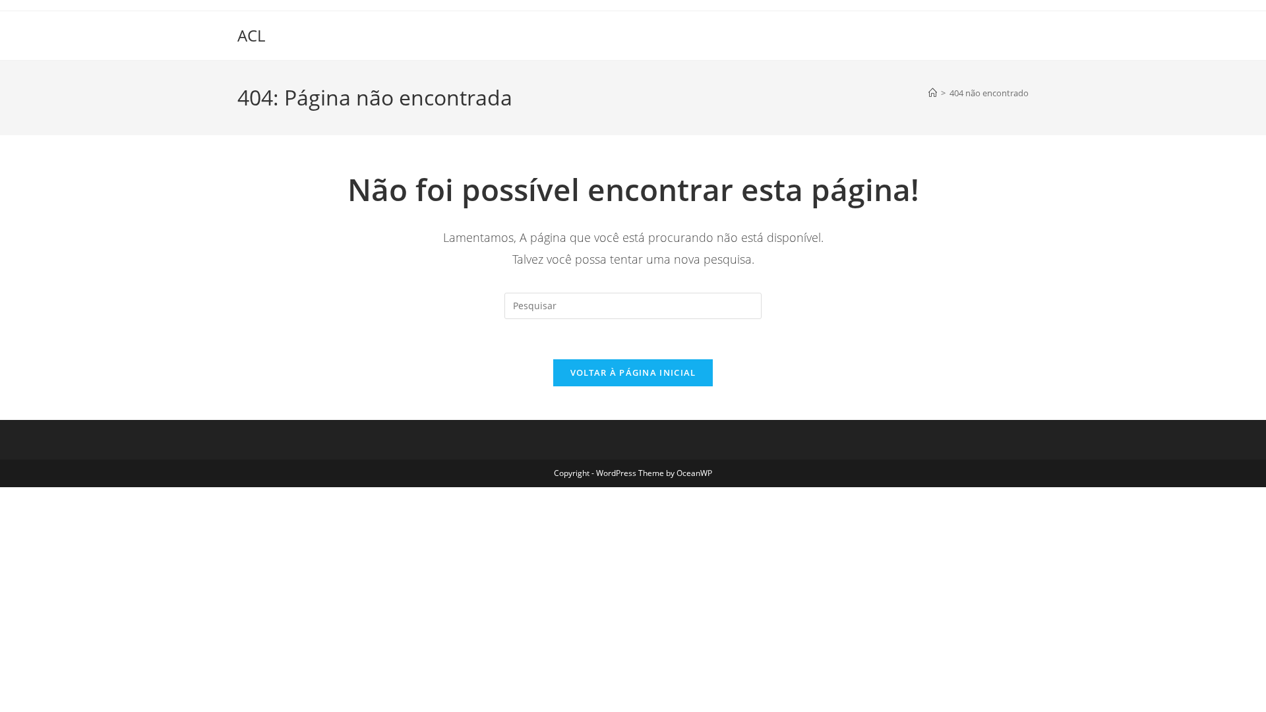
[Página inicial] (932, 93)
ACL (251, 35)
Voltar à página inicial (633, 372)
